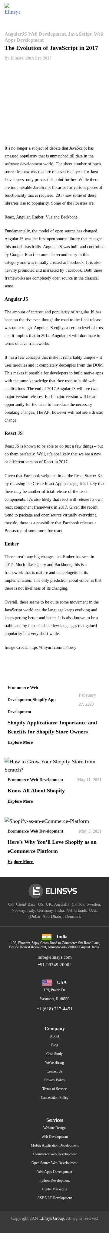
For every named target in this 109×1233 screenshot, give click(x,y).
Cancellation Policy (54, 1097)
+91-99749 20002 (55, 964)
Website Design (54, 1128)
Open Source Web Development (54, 1163)
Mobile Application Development (54, 1145)
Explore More (21, 742)
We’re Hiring (54, 1062)
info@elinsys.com (55, 957)
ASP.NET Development (54, 1198)
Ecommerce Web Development (55, 1154)
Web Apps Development (54, 1172)
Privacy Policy (54, 1080)
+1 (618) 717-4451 (55, 1008)
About (54, 1036)
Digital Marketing (54, 1189)
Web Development (54, 1136)
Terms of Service (54, 1089)
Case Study (54, 1054)
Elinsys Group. (52, 1218)
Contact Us (55, 1071)
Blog (54, 1045)
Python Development (54, 1180)
